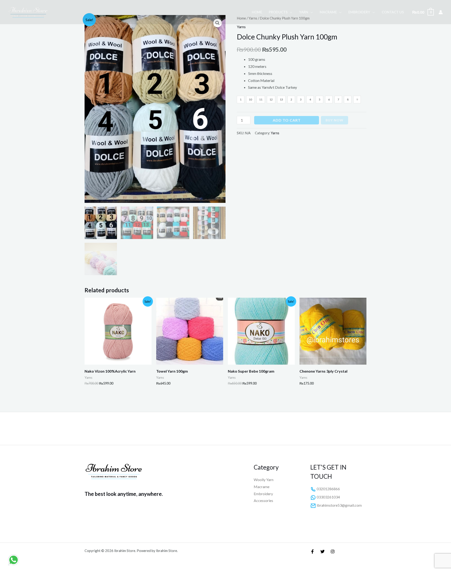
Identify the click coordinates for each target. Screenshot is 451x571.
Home (257, 12)
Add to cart (287, 120)
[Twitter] (322, 551)
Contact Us (393, 12)
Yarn (303, 12)
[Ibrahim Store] (28, 11)
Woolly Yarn (263, 479)
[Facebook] (312, 551)
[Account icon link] (441, 12)
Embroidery (359, 12)
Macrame (328, 12)
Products (278, 12)
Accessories (263, 500)
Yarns (241, 26)
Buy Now (334, 120)
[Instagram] (332, 551)
